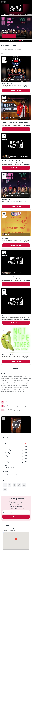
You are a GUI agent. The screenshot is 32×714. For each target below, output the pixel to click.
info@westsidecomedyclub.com (13, 474)
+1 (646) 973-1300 (10, 468)
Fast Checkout (17, 90)
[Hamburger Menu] (30, 1)
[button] (16, 539)
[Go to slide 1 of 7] (9, 40)
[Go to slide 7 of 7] (22, 40)
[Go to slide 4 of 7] (15, 40)
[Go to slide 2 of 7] (11, 40)
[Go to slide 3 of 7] (13, 40)
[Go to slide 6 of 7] (20, 40)
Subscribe (16, 517)
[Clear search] (29, 49)
